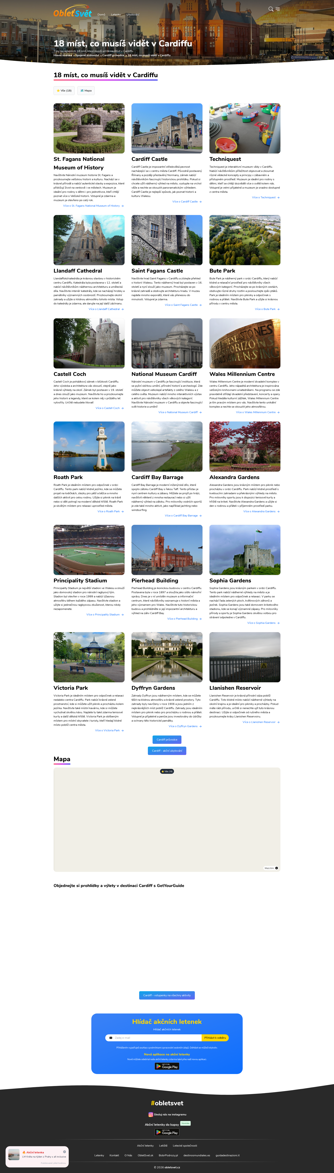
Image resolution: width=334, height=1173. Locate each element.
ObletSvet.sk (145, 1155)
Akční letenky (145, 1146)
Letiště (163, 1146)
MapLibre (269, 867)
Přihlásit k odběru (215, 1038)
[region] (167, 820)
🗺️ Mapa (86, 91)
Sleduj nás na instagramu (170, 1114)
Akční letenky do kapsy (167, 1124)
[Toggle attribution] (277, 868)
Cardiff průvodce (167, 740)
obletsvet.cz (172, 1167)
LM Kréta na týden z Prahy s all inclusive (44, 1156)
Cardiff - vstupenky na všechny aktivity (167, 995)
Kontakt (114, 1155)
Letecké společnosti (185, 1146)
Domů (101, 15)
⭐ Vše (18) (167, 771)
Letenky (116, 15)
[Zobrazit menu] (277, 9)
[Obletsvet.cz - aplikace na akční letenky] (167, 1066)
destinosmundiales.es (197, 1155)
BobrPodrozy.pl (168, 1155)
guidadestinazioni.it (228, 1155)
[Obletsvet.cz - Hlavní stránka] (73, 9)
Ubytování (133, 15)
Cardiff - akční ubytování (167, 751)
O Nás (128, 1155)
